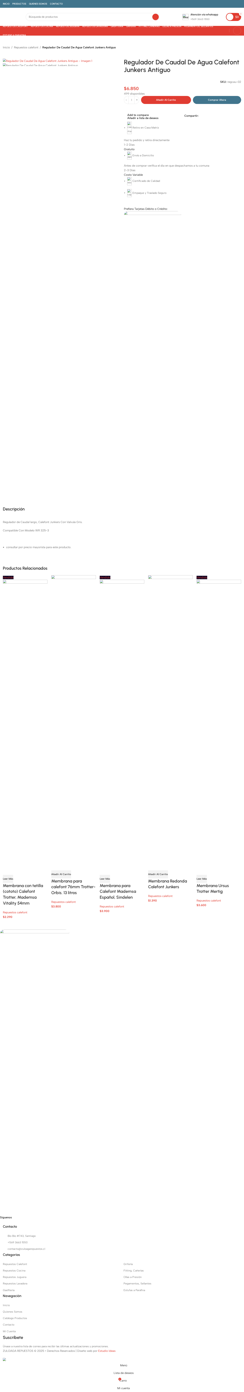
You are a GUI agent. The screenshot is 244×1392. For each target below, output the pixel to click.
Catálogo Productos (15, 1318)
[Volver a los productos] (9, 52)
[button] (61, 874)
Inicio (6, 47)
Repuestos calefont (26, 47)
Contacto (8, 1324)
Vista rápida (18, 870)
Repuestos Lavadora (15, 1283)
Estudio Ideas (107, 1351)
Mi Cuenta (9, 1331)
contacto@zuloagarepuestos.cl (26, 1249)
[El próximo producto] (14, 52)
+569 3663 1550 (18, 1242)
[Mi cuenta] (237, 30)
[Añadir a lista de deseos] (28, 870)
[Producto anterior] (5, 52)
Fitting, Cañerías (134, 1270)
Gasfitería (8, 1290)
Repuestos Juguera (14, 1277)
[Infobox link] (200, 16)
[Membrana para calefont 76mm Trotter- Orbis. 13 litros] (73, 717)
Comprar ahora (217, 99)
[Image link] (34, 1072)
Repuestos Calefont (15, 1264)
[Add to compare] (7, 870)
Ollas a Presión (133, 1277)
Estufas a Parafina (134, 1290)
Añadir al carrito (166, 99)
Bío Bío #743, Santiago (22, 1236)
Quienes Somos (12, 1311)
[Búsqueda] (155, 17)
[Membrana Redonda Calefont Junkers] (170, 717)
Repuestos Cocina (14, 1270)
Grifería (128, 1264)
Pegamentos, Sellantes (137, 1283)
